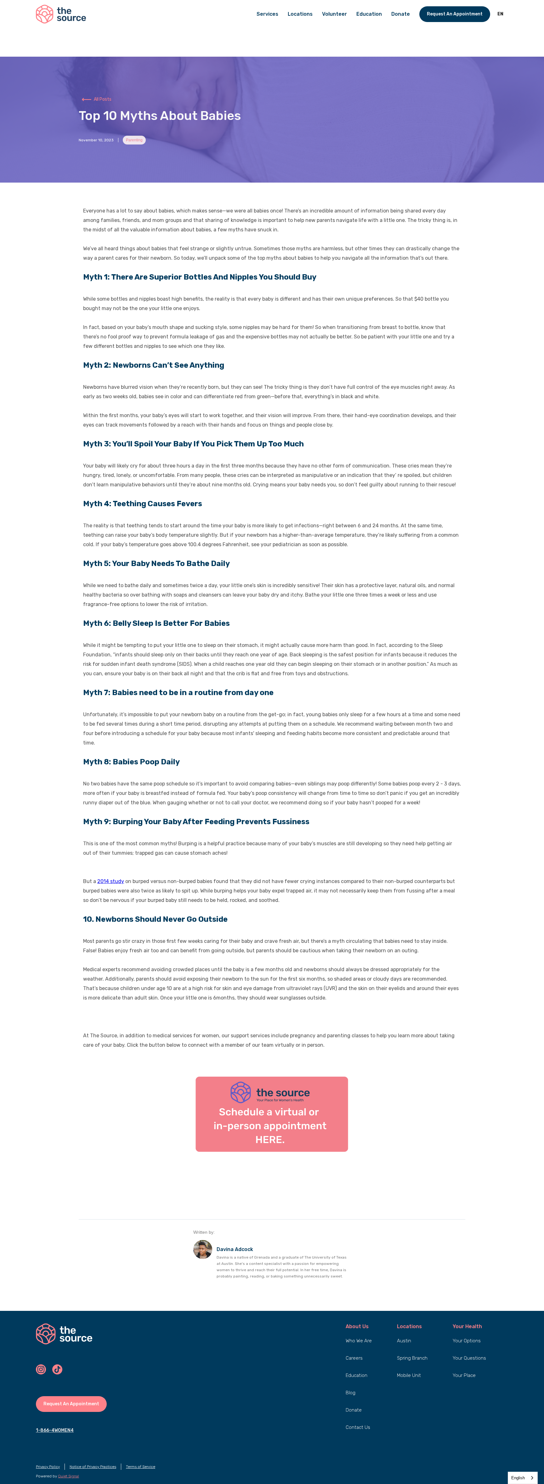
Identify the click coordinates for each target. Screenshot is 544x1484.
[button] (500, 14)
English (518, 1478)
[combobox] (523, 1478)
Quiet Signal (68, 1476)
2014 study (110, 881)
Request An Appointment (455, 14)
